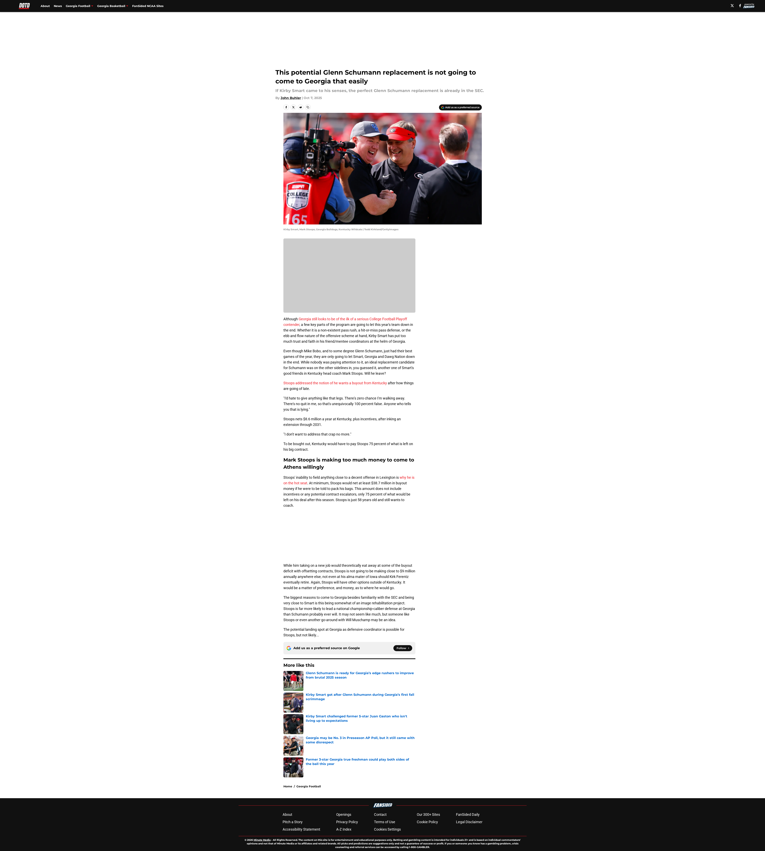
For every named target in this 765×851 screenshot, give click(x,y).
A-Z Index (343, 829)
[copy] (308, 107)
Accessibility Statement (301, 829)
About (45, 6)
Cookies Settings (387, 829)
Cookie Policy (427, 822)
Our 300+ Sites (428, 814)
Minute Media (262, 839)
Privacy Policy (347, 822)
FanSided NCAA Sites (147, 6)
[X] (732, 5)
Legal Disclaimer (469, 822)
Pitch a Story (293, 822)
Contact (380, 814)
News (58, 6)
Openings (343, 814)
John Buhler (291, 98)
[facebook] (740, 5)
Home (287, 786)
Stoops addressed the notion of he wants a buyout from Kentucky (335, 383)
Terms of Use (384, 822)
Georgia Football (308, 786)
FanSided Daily (468, 814)
